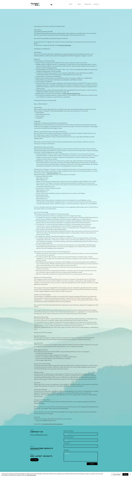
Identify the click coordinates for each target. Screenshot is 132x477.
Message (66, 450)
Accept (125, 474)
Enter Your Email (68, 437)
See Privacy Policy (31, 475)
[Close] (130, 474)
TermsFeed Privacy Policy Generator (53, 424)
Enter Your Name (68, 431)
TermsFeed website (52, 173)
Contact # (66, 443)
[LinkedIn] (51, 4)
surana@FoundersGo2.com (48, 420)
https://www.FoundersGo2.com (71, 93)
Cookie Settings (116, 474)
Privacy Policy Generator (64, 45)
